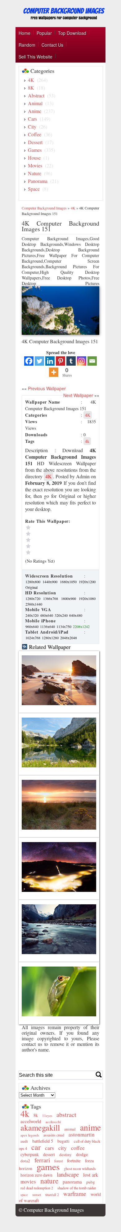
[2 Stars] (53, 546)
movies (28, 1181)
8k (36, 1115)
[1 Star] (53, 552)
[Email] (92, 361)
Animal (35, 103)
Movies (35, 165)
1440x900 (51, 581)
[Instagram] (81, 361)
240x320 (32, 615)
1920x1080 (87, 598)
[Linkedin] (50, 361)
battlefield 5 (42, 1141)
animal (70, 1129)
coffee (78, 1147)
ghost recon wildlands (80, 1168)
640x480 (75, 615)
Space (34, 188)
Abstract (36, 95)
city (62, 1147)
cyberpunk (29, 1154)
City (32, 126)
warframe (74, 1193)
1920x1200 (87, 581)
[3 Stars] (53, 540)
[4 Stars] (53, 534)
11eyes (47, 1115)
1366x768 (51, 598)
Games (35, 150)
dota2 (25, 1161)
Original (31, 587)
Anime (34, 111)
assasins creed (53, 1134)
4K (31, 80)
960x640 (32, 626)
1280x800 (33, 581)
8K (31, 87)
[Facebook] (29, 361)
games (48, 1166)
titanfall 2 (52, 1194)
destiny (65, 1154)
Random (27, 45)
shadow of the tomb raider (76, 1187)
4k (87, 441)
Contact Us (52, 45)
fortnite (74, 1160)
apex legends (29, 1135)
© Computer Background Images (51, 1209)
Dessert (35, 142)
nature (49, 1181)
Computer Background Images (44, 207)
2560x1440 (33, 604)
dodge (82, 1154)
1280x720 (34, 598)
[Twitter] (39, 361)
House (34, 157)
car (36, 1147)
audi (24, 1141)
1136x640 (48, 626)
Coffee (34, 134)
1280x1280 (51, 637)
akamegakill (40, 1127)
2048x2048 (68, 637)
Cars (32, 118)
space (24, 1194)
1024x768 (33, 637)
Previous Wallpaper (46, 388)
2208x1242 (81, 626)
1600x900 (69, 598)
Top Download (72, 33)
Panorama (37, 181)
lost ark (90, 1174)
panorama (72, 1181)
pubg (90, 1182)
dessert (49, 1154)
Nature (34, 173)
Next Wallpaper (78, 395)
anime (90, 1127)
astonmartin (82, 1134)
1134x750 (64, 626)
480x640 (47, 615)
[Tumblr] (71, 361)
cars (49, 1147)
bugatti (63, 1141)
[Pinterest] (60, 361)
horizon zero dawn (36, 1175)
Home (24, 33)
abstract (66, 1114)
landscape (68, 1174)
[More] (53, 372)
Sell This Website (35, 57)
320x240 (62, 615)
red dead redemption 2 (36, 1188)
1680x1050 (69, 581)
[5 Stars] (53, 527)
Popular (44, 33)
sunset (36, 1194)
